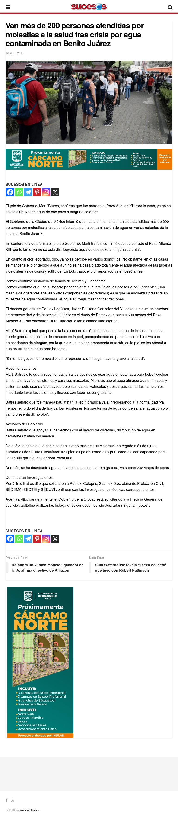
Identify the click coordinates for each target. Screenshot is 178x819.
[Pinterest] (37, 192)
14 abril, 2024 (15, 53)
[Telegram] (28, 192)
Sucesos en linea (26, 810)
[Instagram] (46, 192)
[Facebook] (10, 192)
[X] (55, 192)
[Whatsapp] (19, 192)
